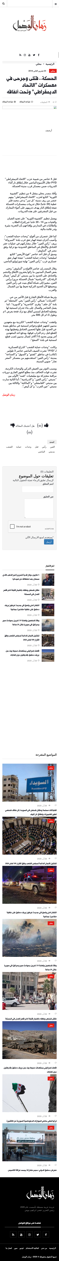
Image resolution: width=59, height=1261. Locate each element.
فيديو (22, 1248)
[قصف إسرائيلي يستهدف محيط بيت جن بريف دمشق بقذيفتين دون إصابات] (48, 660)
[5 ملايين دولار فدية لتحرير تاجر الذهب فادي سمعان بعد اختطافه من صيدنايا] (48, 584)
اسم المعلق (48, 483)
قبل (36, 446)
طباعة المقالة (7, 101)
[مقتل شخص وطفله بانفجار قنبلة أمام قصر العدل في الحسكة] (48, 600)
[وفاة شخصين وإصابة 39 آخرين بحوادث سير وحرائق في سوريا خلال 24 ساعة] (48, 630)
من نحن (44, 1248)
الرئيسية (50, 64)
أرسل (48, 541)
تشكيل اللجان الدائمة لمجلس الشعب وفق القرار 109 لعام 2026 (31, 863)
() (40, 424)
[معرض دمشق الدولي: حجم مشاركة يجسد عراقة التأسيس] (29, 1160)
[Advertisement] (29, 707)
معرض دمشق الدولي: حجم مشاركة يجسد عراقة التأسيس (32, 1170)
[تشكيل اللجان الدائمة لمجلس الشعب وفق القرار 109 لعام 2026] (48, 645)
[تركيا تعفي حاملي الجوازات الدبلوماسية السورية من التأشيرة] (29, 1111)
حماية (18, 446)
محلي (39, 64)
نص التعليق (48, 496)
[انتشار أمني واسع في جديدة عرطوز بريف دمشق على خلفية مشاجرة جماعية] (48, 615)
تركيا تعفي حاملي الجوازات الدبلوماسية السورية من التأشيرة (31, 1121)
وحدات (28, 446)
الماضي (41, 451)
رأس (44, 446)
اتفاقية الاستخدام (32, 1248)
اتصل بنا (9, 1248)
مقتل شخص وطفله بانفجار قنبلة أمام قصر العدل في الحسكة (31, 1019)
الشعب (9, 446)
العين (52, 446)
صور (15, 1248)
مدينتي (52, 451)
